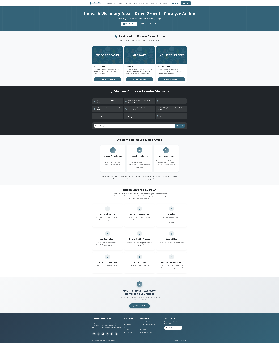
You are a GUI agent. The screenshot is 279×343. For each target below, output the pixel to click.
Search (181, 126)
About (152, 3)
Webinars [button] (128, 3)
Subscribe (175, 3)
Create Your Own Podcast (148, 324)
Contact (165, 3)
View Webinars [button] (140, 79)
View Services (130, 24)
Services (158, 3)
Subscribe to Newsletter (174, 328)
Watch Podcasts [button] (108, 79)
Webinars (128, 324)
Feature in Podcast (147, 322)
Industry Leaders (139, 3)
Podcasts (121, 3)
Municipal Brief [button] (111, 3)
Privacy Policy (176, 340)
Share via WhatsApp (147, 332)
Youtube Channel (149, 24)
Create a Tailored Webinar (149, 327)
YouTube (186, 3)
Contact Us (129, 332)
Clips (147, 3)
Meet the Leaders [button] (172, 79)
